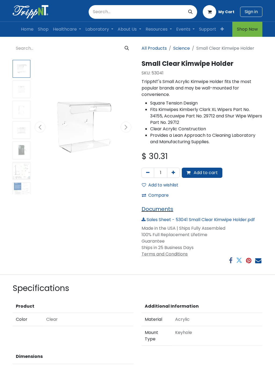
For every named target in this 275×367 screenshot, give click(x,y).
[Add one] (173, 173)
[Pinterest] (248, 260)
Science (181, 48)
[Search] (190, 12)
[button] (40, 127)
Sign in (251, 12)
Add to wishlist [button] (163, 185)
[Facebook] (230, 260)
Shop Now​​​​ (247, 29)
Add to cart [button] (205, 173)
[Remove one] (148, 173)
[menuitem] (27, 29)
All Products (154, 48)
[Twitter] (239, 260)
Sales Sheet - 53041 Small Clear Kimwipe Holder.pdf (200, 220)
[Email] (258, 260)
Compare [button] (158, 195)
